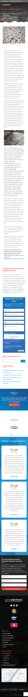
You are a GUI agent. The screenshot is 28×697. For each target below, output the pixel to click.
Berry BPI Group (7, 372)
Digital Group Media (18, 695)
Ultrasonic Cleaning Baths (7, 635)
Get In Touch (13, 405)
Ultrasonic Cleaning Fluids (8, 637)
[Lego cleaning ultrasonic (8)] (14, 145)
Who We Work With (6, 640)
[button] (11, 434)
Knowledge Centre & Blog (7, 644)
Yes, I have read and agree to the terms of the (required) (13, 342)
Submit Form (21, 350)
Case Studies (5, 642)
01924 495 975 (16, 402)
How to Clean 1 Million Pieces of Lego (12, 44)
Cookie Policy (22, 689)
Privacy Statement (16, 342)
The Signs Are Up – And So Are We (12, 375)
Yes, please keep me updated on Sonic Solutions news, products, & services (13, 347)
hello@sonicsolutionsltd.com (15, 258)
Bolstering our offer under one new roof (14, 370)
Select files (14, 339)
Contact (4, 646)
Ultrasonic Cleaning (6, 633)
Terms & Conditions (13, 689)
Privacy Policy (5, 689)
